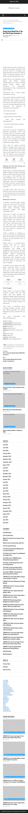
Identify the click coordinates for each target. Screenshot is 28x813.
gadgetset (6, 698)
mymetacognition (8, 689)
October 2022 (6, 508)
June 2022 (5, 520)
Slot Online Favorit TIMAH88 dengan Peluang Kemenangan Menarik (12, 559)
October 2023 (6, 479)
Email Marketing (10, 344)
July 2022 (5, 517)
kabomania (6, 709)
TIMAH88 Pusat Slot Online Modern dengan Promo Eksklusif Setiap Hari (14, 577)
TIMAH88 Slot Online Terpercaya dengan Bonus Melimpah (13, 624)
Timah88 (5, 680)
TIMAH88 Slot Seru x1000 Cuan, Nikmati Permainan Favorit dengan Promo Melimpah (14, 771)
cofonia (5, 696)
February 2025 (6, 453)
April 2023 (5, 491)
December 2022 (7, 502)
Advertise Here (7, 670)
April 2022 (5, 523)
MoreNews (15, 811)
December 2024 (7, 456)
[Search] (24, 15)
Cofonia (5, 684)
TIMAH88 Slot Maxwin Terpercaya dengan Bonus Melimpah (13, 610)
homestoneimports (8, 691)
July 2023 (5, 482)
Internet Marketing (19, 344)
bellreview (6, 700)
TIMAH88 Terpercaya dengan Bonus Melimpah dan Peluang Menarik (12, 647)
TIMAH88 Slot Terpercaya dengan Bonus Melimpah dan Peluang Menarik (13, 633)
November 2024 (7, 459)
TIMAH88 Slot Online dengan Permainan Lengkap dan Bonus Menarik (13, 615)
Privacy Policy (6, 664)
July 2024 (5, 468)
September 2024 (7, 462)
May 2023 (5, 488)
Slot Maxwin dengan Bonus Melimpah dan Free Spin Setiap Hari (13, 549)
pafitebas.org (6, 710)
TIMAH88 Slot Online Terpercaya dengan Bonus (13, 619)
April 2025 (5, 450)
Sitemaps (5, 667)
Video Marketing (19, 346)
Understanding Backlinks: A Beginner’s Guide (14, 421)
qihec (4, 703)
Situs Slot (5, 682)
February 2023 (6, 497)
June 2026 (5, 448)
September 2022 (7, 511)
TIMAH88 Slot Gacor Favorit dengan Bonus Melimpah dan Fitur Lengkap (14, 596)
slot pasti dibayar (8, 694)
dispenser (6, 707)
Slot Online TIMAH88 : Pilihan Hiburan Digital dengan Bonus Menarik (12, 573)
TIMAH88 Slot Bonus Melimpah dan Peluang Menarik (14, 582)
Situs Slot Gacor (7, 687)
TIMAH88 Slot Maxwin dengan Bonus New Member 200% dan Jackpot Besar (13, 605)
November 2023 (7, 476)
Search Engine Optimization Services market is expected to (12, 359)
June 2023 (5, 485)
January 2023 (6, 499)
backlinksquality (8, 35)
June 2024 (5, 471)
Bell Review (6, 685)
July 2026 (5, 445)
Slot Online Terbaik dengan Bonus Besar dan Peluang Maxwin (13, 563)
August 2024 (6, 465)
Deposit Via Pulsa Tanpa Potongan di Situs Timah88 (14, 378)
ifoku (4, 705)
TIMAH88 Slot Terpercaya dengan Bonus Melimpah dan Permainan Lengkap (13, 638)
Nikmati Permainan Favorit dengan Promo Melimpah (13, 539)
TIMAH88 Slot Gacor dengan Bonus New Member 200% (13, 591)
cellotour (5, 701)
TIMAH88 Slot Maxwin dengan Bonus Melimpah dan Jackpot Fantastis (12, 601)
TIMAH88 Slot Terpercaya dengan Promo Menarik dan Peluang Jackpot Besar (13, 643)
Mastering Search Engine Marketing (14, 400)
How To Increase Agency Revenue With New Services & (14, 353)
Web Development (7, 348)
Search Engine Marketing (8, 28)
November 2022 (7, 505)
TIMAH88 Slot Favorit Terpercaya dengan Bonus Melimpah (13, 587)
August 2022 (6, 514)
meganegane (6, 693)
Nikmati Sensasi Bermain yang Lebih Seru (13, 543)
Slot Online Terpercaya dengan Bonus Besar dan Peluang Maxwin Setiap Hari (12, 568)
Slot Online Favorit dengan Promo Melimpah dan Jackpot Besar (14, 554)
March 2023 (6, 494)
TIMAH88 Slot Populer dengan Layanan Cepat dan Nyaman (13, 629)
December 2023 (7, 473)
